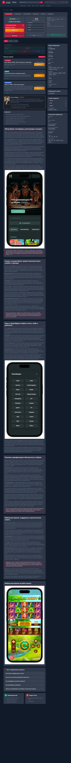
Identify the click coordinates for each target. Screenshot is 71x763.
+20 (55, 20)
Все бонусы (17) (42, 56)
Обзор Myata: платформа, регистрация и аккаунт (14, 114)
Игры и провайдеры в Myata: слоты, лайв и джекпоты (15, 118)
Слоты (37, 5)
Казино (7, 9)
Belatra (54, 74)
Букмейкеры (42, 5)
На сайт (15, 35)
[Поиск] (41, 2)
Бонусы (29, 5)
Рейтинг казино (23, 5)
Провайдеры (48, 5)
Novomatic (50, 74)
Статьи (33, 5)
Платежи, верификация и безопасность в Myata (14, 119)
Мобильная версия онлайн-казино (11, 123)
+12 (58, 69)
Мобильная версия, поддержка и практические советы (15, 121)
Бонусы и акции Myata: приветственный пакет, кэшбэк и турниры (17, 116)
